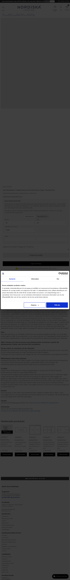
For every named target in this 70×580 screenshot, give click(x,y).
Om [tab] (58, 279)
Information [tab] (35, 279)
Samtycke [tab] (12, 279)
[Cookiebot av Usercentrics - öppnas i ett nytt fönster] (60, 273)
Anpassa (33, 305)
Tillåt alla (57, 305)
